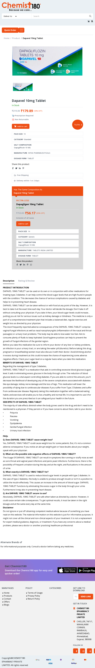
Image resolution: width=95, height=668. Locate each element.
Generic (32, 237)
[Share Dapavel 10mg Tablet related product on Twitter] (21, 264)
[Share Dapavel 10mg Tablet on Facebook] (13, 168)
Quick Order (10, 30)
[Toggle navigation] (21, 30)
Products (8, 595)
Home (7, 38)
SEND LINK (86, 596)
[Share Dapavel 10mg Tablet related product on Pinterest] (28, 264)
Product (16, 38)
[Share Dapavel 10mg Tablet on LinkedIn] (20, 168)
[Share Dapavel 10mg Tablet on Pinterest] (24, 168)
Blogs (6, 604)
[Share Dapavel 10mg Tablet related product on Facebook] (18, 264)
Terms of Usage (35, 592)
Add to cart (22, 126)
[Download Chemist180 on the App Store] (67, 570)
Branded (27, 139)
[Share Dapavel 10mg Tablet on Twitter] (17, 168)
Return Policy (34, 598)
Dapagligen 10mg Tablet (30, 204)
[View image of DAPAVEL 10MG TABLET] (23, 87)
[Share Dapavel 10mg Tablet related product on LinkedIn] (25, 264)
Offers (7, 601)
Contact (7, 598)
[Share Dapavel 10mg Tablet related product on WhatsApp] (32, 264)
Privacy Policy (34, 595)
